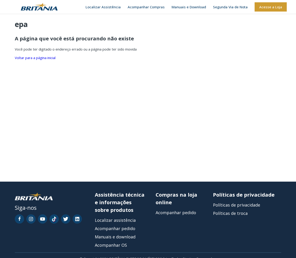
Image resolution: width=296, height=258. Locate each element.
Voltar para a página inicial (35, 57)
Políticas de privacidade (236, 205)
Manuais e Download (189, 7)
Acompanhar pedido (115, 228)
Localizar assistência (115, 220)
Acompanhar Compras (146, 7)
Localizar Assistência (103, 7)
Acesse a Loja (270, 7)
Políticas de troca (230, 213)
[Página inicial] (33, 7)
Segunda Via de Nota (230, 7)
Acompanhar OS (111, 245)
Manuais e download (115, 237)
